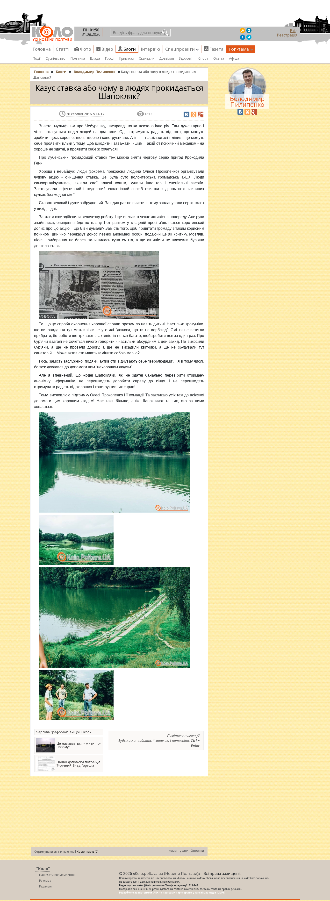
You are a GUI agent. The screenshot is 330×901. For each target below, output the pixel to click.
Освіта (218, 58)
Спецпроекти (180, 49)
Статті (62, 49)
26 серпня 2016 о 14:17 (85, 114)
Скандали (146, 58)
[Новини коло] (52, 33)
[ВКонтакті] (186, 114)
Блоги (129, 49)
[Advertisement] (119, 812)
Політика (77, 58)
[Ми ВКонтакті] (248, 30)
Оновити (197, 850)
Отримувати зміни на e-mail (55, 851)
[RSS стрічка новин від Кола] (242, 30)
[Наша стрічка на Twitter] (248, 37)
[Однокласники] (193, 114)
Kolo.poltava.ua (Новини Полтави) (166, 873)
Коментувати (178, 850)
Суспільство (55, 58)
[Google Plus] (200, 114)
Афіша (234, 58)
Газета (216, 49)
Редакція (45, 886)
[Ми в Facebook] (242, 37)
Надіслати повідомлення (57, 875)
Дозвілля (166, 58)
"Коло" (43, 868)
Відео (107, 49)
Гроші (109, 58)
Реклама (45, 881)
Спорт (203, 58)
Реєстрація (287, 35)
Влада (95, 58)
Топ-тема (238, 49)
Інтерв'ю (150, 49)
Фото (85, 49)
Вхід (293, 31)
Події (37, 58)
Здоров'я (186, 58)
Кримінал (126, 58)
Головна (42, 49)
